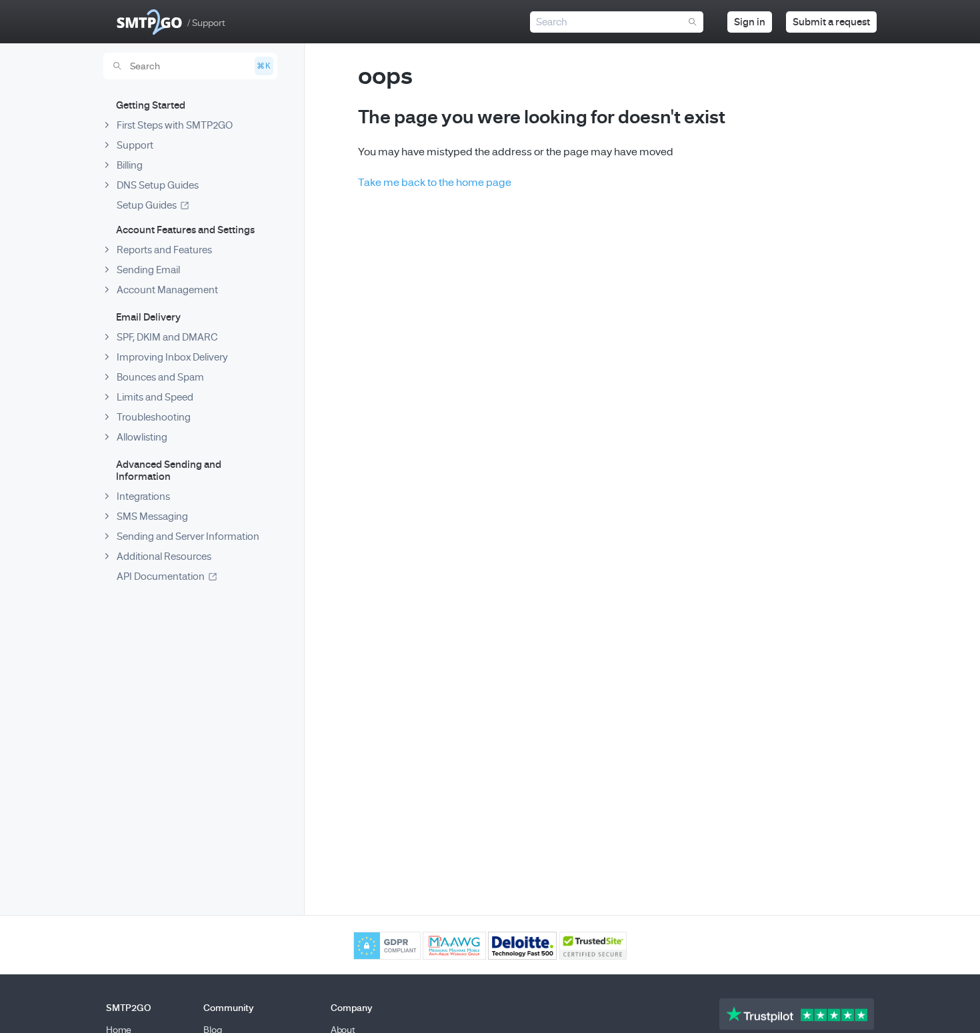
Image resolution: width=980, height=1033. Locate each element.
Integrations (143, 497)
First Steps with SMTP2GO (175, 125)
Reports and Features (164, 250)
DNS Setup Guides (158, 185)
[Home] (149, 22)
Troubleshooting (154, 417)
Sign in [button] (749, 22)
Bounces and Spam (160, 377)
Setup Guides (147, 205)
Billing (130, 165)
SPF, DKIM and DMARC (167, 337)
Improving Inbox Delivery (172, 357)
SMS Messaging (152, 516)
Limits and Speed (155, 397)
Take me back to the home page (434, 182)
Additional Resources (164, 556)
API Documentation (161, 576)
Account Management (167, 290)
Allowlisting (142, 437)
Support (135, 145)
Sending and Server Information (188, 536)
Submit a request (831, 22)
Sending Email (148, 270)
